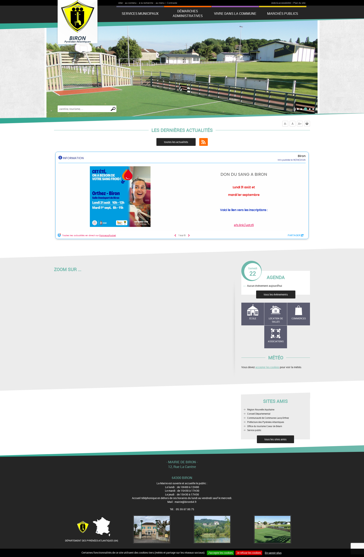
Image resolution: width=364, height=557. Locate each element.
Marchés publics (282, 13)
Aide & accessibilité (281, 2)
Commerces (299, 318)
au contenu (130, 2)
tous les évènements (276, 294)
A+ (300, 124)
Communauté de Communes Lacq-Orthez (268, 417)
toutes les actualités (176, 142)
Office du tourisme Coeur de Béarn (264, 426)
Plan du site (299, 2)
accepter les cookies (267, 367)
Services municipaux (140, 13)
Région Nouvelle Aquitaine (260, 409)
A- (285, 124)
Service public (254, 430)
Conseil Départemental (258, 413)
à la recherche (146, 2)
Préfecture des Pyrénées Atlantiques (265, 421)
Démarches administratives (188, 13)
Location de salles (276, 320)
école (252, 318)
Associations (276, 341)
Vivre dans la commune (235, 13)
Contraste (172, 2)
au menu (160, 2)
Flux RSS (203, 142)
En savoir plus (273, 553)
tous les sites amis (275, 439)
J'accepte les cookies (220, 553)
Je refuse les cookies (249, 553)
